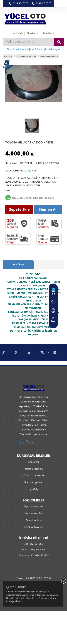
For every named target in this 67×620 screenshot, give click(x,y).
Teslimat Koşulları (33, 513)
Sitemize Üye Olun (33, 482)
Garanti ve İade (34, 520)
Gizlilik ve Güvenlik (33, 527)
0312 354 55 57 (20, 3)
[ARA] (59, 42)
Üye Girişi (33, 489)
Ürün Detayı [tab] (18, 264)
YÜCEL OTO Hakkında (33, 475)
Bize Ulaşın (48, 33)
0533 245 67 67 (43, 3)
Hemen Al (47, 209)
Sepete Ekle (19, 209)
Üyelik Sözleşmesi (33, 506)
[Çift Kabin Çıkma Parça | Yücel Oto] (33, 18)
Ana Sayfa (18, 33)
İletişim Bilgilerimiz (33, 468)
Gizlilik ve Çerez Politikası (34, 598)
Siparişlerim (33, 33)
